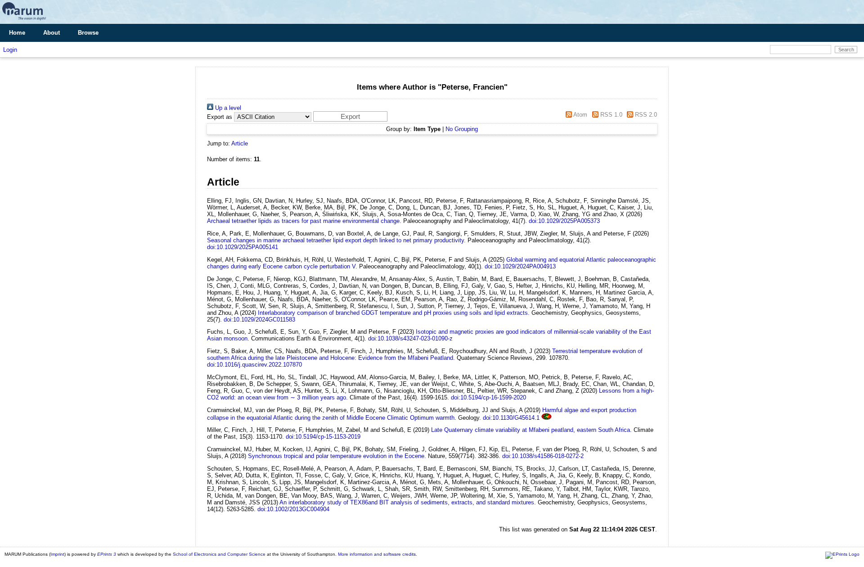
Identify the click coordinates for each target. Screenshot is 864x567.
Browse (88, 32)
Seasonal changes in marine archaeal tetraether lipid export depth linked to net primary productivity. (336, 240)
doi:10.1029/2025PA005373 (564, 221)
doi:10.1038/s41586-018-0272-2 (543, 456)
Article (239, 143)
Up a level (227, 107)
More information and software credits (377, 554)
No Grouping (462, 129)
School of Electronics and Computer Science (219, 554)
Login (10, 49)
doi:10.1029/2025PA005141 (242, 247)
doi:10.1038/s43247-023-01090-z (410, 338)
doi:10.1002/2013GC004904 (293, 509)
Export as (219, 116)
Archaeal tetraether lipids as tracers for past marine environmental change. (304, 221)
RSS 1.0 (610, 114)
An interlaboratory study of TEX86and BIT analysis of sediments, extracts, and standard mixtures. (407, 502)
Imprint (57, 554)
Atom (579, 114)
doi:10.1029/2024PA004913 (520, 266)
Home (17, 32)
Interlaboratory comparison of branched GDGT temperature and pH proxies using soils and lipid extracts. (394, 312)
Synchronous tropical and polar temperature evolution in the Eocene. (337, 456)
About (51, 32)
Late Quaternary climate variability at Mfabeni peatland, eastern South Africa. (531, 429)
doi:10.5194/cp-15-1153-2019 (323, 436)
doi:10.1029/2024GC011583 (259, 319)
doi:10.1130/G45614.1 (511, 417)
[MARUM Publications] (24, 20)
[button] (350, 116)
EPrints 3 (106, 554)
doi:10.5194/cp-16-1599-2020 (488, 397)
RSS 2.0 (645, 114)
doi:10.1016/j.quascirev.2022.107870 (254, 364)
